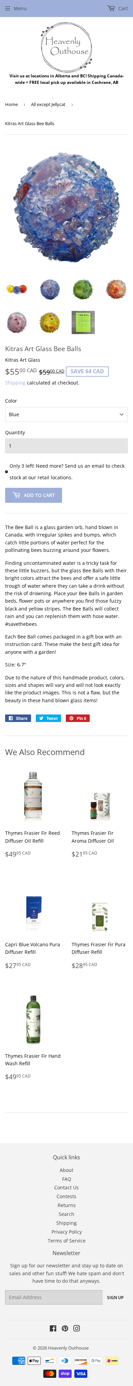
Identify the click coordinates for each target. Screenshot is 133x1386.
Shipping (15, 382)
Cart (122, 8)
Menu (20, 8)
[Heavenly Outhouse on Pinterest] (65, 1329)
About (66, 1170)
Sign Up (115, 1297)
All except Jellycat (48, 104)
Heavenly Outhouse (68, 1348)
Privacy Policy (66, 1232)
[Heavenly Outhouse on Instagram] (76, 1329)
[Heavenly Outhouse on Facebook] (53, 1329)
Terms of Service (67, 1240)
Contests (66, 1196)
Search (66, 1214)
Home (11, 104)
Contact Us (66, 1187)
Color (11, 400)
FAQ (66, 1179)
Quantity (15, 432)
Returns (67, 1205)
